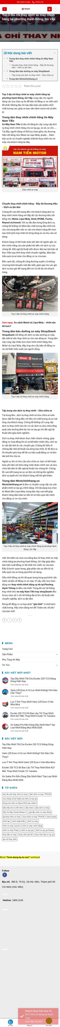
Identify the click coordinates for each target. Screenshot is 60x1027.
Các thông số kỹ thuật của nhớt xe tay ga (20, 799)
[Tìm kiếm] (55, 9)
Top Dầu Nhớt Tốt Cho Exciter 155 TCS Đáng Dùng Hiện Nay (33, 679)
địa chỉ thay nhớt (10, 839)
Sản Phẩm (7, 654)
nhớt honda (51, 817)
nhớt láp (6, 821)
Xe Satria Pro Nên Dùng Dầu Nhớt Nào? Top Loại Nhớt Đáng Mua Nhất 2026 (32, 726)
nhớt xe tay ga (27, 830)
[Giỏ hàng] (49, 9)
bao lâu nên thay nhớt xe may (15, 794)
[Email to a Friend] (14, 620)
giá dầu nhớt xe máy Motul (40, 812)
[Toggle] (57, 654)
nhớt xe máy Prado (11, 830)
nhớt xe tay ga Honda (44, 830)
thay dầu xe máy (9, 835)
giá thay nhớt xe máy (11, 817)
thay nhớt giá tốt (26, 835)
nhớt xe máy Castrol (11, 826)
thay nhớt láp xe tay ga (44, 835)
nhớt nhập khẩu (18, 821)
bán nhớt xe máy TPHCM (40, 794)
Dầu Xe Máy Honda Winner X (15, 812)
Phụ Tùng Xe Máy (11, 659)
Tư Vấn (10, 1025)
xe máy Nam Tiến (26, 591)
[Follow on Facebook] (4, 874)
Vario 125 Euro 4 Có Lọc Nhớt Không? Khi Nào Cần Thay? (33, 691)
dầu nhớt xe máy (42, 808)
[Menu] (4, 9)
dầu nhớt (29, 808)
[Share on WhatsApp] (4, 620)
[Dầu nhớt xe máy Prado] (26, 9)
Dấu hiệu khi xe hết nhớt (13, 808)
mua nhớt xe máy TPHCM (33, 817)
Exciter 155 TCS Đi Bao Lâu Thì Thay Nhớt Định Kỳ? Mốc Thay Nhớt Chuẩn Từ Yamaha (33, 714)
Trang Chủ (7, 649)
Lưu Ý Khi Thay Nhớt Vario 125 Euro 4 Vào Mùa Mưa (31, 703)
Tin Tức (6, 665)
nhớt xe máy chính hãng (32, 826)
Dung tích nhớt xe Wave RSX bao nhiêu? (19, 803)
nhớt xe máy (33, 821)
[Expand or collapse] (54, 53)
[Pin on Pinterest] (19, 620)
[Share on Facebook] (9, 620)
